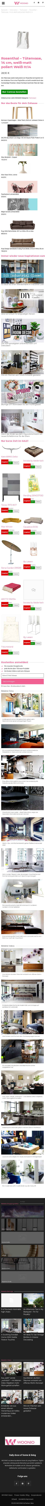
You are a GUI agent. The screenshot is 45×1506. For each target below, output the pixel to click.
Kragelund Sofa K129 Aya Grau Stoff (13, 249)
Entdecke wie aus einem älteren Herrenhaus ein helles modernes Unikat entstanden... (10, 1411)
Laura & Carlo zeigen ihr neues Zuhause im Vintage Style (22, 1157)
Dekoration (14, 10)
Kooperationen (36, 1495)
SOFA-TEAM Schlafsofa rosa (10, 231)
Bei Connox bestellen (14, 92)
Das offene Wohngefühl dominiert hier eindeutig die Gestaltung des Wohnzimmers (20, 782)
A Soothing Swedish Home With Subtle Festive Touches (9, 1337)
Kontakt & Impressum (26, 1499)
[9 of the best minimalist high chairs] (11, 1300)
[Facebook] (34, 2)
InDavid (14, 1499)
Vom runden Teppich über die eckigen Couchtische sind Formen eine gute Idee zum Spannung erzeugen (21, 875)
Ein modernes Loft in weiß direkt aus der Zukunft (19, 1186)
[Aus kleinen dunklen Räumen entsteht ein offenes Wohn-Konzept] (33, 1369)
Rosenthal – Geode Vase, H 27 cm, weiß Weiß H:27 (18, 175)
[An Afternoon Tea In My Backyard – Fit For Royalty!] (33, 1300)
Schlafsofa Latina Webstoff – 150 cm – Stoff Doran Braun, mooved (22, 120)
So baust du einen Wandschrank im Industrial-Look (22, 284)
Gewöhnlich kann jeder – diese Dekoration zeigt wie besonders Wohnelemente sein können (20, 813)
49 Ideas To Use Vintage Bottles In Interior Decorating (33, 1337)
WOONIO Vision (7, 1495)
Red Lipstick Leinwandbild (9, 194)
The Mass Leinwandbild (9, 212)
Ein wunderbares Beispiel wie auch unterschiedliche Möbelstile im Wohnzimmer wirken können (20, 751)
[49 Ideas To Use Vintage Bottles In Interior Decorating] (33, 1326)
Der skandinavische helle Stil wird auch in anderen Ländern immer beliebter (19, 906)
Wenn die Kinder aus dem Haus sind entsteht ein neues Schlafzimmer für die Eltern (21, 435)
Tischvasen (23, 10)
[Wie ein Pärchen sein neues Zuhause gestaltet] (33, 1397)
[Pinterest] (43, 2)
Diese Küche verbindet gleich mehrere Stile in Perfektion (21, 1127)
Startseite (4, 10)
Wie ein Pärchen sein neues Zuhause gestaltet (21, 375)
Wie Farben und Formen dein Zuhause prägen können (21, 1036)
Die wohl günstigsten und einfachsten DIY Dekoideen (19, 344)
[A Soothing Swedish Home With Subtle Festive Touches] (11, 1326)
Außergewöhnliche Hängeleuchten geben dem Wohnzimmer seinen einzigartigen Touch (18, 720)
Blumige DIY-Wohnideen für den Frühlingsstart (21, 404)
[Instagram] (38, 2)
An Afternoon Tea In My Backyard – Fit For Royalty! (33, 1311)
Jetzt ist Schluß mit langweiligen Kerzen (18, 314)
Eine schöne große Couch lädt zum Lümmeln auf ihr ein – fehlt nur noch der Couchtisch (22, 937)
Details (16, 463)
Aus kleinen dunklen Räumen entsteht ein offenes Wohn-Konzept (33, 1380)
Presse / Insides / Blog (21, 1495)
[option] (22, 124)
